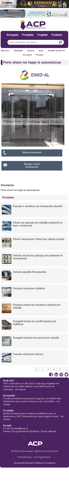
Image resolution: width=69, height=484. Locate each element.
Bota (41, 50)
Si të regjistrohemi (42, 457)
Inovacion (27, 55)
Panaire (39, 55)
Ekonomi (5, 50)
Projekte (42, 34)
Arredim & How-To (56, 50)
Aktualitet (18, 50)
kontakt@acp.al (19, 428)
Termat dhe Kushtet (23, 463)
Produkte (28, 34)
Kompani (12, 34)
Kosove (30, 50)
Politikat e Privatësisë (44, 463)
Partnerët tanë (24, 457)
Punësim (56, 34)
